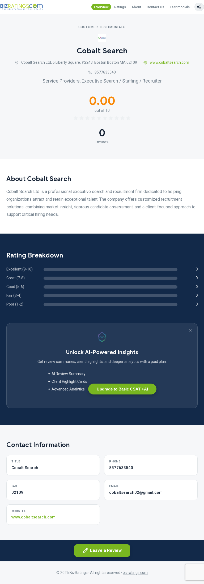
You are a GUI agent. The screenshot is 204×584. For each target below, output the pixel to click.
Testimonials (180, 7)
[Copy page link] (199, 7)
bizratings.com (135, 572)
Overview (101, 7)
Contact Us (155, 7)
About (136, 7)
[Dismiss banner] (190, 330)
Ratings (120, 7)
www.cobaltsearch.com (169, 62)
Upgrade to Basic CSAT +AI (122, 389)
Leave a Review (106, 550)
